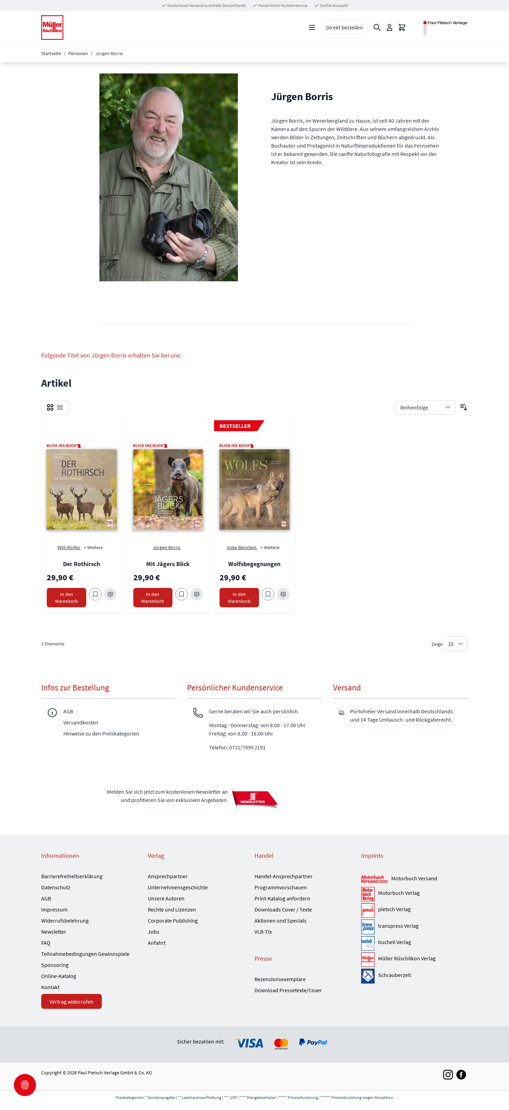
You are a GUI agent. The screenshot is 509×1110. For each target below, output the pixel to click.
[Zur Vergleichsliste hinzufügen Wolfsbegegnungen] (283, 594)
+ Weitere (93, 547)
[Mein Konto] (389, 27)
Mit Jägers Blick (168, 564)
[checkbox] (50, 407)
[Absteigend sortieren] (463, 407)
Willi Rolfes (69, 547)
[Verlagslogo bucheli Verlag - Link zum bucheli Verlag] (368, 943)
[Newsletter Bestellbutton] (254, 798)
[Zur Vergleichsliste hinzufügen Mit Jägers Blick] (196, 594)
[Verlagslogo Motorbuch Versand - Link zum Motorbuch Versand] (374, 879)
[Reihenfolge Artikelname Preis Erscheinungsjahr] (425, 407)
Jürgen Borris (166, 547)
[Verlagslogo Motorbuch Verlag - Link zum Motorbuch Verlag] (368, 894)
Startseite (51, 53)
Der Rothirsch (81, 564)
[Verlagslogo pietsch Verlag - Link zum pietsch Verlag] (368, 910)
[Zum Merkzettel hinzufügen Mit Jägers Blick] (181, 594)
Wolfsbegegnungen (254, 564)
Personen (78, 53)
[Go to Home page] (52, 27)
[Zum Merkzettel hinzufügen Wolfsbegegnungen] (268, 594)
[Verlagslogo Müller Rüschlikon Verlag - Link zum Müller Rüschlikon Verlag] (368, 959)
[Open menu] (312, 27)
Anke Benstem (242, 547)
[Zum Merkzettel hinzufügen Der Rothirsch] (95, 594)
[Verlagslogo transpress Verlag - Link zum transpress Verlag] (368, 926)
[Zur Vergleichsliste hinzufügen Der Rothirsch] (110, 594)
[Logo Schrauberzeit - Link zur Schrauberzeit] (368, 976)
